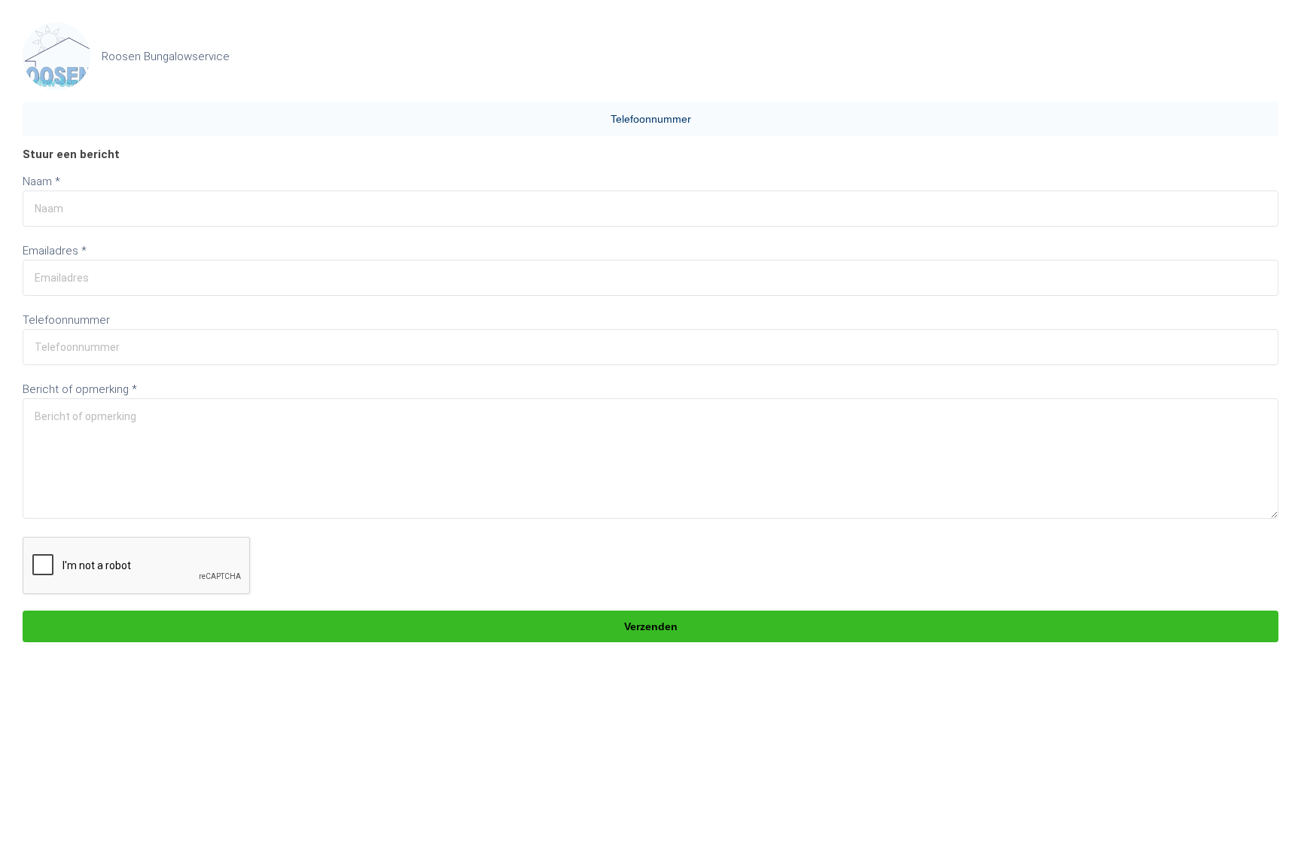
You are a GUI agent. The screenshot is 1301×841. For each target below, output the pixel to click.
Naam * (41, 181)
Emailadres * (55, 250)
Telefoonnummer (651, 119)
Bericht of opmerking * (80, 389)
